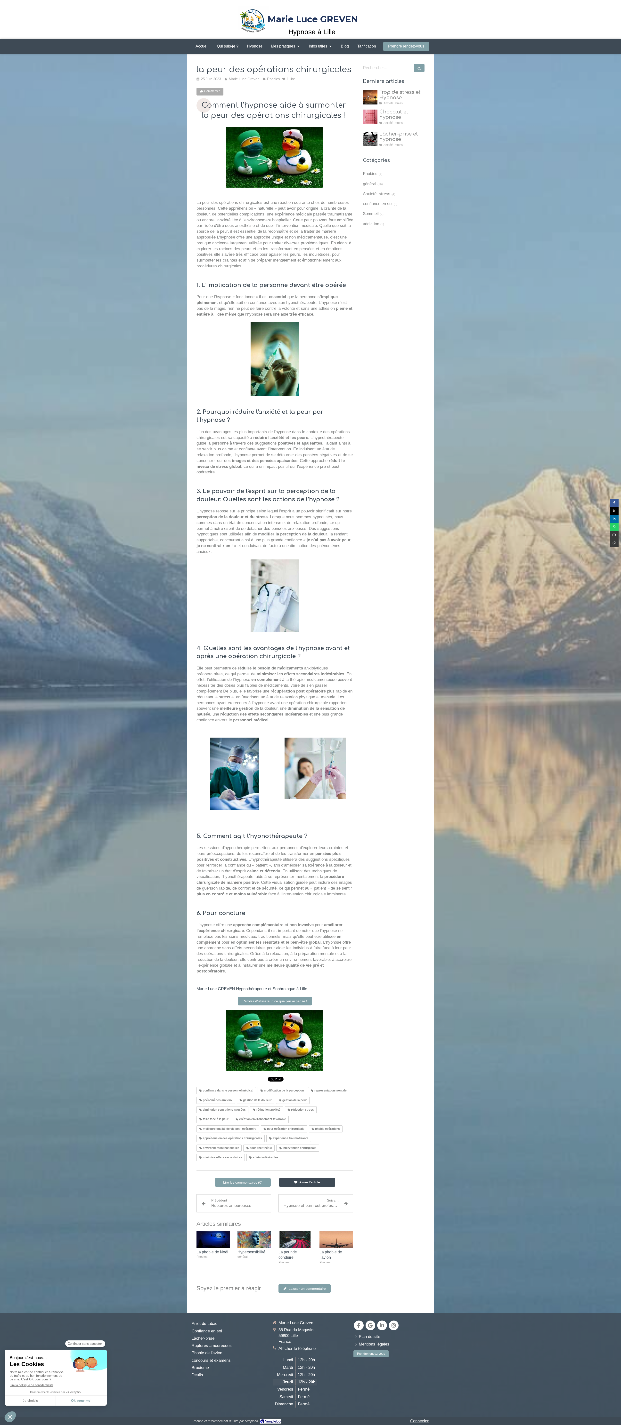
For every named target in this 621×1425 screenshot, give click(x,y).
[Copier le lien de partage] (614, 543)
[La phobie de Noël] (213, 1239)
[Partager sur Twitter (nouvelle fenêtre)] (614, 511)
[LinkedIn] (382, 1325)
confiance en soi (377, 203)
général (369, 184)
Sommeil (371, 213)
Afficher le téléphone (297, 1348)
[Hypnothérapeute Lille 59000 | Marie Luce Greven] (253, 19)
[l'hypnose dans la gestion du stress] (370, 97)
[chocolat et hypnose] (370, 117)
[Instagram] (394, 1325)
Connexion (419, 1421)
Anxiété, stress (376, 193)
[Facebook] (359, 1325)
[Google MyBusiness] (370, 1325)
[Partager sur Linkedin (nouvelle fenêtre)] (614, 519)
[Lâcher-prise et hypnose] (370, 139)
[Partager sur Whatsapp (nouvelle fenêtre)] (614, 527)
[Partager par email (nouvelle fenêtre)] (614, 535)
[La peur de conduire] (295, 1239)
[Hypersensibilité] (254, 1239)
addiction (371, 224)
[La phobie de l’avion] (336, 1239)
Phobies (370, 173)
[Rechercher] (419, 68)
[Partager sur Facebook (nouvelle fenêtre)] (614, 503)
